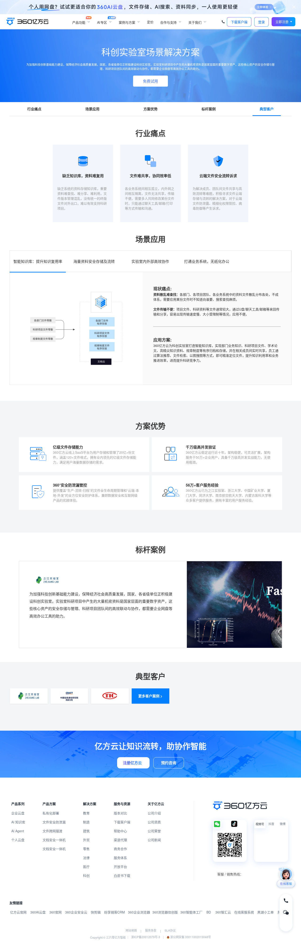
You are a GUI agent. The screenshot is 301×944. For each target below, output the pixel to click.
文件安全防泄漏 (54, 822)
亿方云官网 (18, 912)
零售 (86, 848)
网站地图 (131, 930)
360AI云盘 (38, 912)
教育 (86, 813)
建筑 (86, 831)
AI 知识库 (18, 822)
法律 (86, 857)
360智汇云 (223, 912)
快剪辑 (96, 912)
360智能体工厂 (191, 912)
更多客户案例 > (150, 695)
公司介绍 (154, 813)
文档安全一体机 (54, 839)
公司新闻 (154, 839)
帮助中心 (120, 831)
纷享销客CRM (114, 912)
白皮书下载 (122, 875)
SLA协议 (170, 930)
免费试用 (150, 81)
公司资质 (154, 822)
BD (208, 912)
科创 (86, 875)
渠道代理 (120, 839)
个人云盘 (17, 839)
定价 (150, 21)
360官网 (55, 912)
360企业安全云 (76, 912)
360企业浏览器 (139, 912)
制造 (86, 822)
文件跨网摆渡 (52, 831)
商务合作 (120, 848)
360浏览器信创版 (165, 912)
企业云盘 (17, 813)
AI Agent (17, 831)
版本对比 (120, 813)
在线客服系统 (244, 912)
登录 (261, 22)
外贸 (86, 839)
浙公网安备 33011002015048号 (190, 937)
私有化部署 (51, 813)
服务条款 (150, 930)
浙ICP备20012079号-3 (145, 937)
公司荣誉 (154, 831)
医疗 (86, 866)
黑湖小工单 (265, 912)
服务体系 (120, 857)
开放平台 (120, 866)
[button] (284, 21)
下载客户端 (122, 822)
